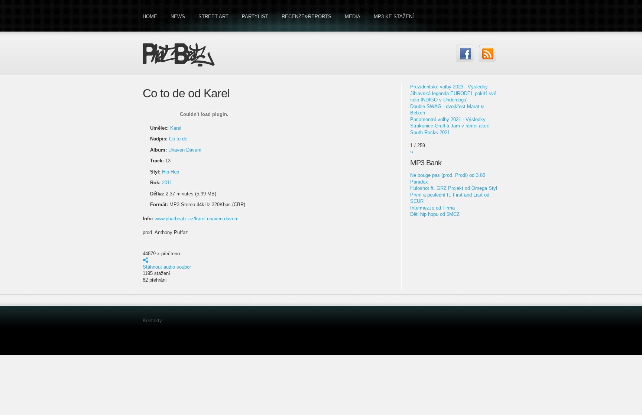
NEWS (178, 16)
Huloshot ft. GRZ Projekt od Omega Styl (453, 188)
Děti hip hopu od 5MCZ (435, 214)
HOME (150, 16)
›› (411, 152)
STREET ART (213, 16)
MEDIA (352, 16)
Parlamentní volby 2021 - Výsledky (448, 119)
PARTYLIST (255, 16)
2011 (167, 182)
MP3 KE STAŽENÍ (394, 16)
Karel (175, 128)
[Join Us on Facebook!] (465, 53)
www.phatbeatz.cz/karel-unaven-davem (197, 218)
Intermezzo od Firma (432, 208)
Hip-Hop (170, 172)
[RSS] (487, 53)
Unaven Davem (184, 150)
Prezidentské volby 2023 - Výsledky (449, 87)
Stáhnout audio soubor (167, 267)
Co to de (178, 139)
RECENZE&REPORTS (306, 16)
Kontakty (152, 320)
